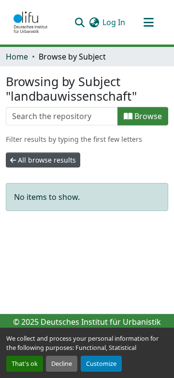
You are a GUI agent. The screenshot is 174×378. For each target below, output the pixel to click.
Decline (61, 363)
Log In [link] (113, 22)
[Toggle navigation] (148, 22)
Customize (101, 363)
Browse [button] (147, 116)
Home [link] (17, 56)
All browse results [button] (46, 160)
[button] (30, 22)
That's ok (25, 363)
